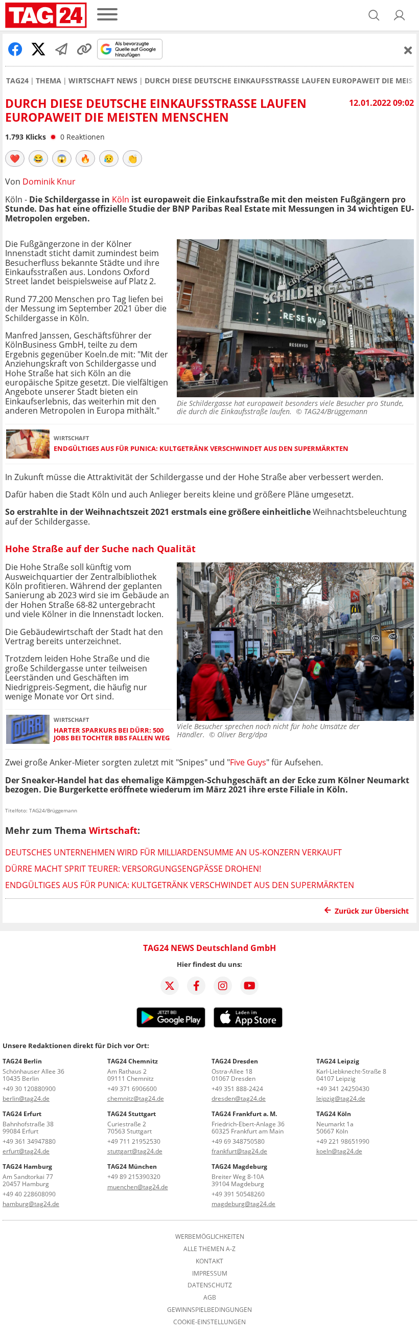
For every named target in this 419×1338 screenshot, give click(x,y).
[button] (399, 15)
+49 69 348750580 (238, 1141)
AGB (209, 1297)
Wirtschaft (113, 830)
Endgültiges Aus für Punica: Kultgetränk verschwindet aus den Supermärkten (201, 448)
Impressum (209, 1273)
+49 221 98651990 (342, 1141)
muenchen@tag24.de (137, 1187)
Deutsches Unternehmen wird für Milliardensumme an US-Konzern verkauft (173, 852)
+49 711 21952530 (133, 1141)
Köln (120, 199)
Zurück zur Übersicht (372, 911)
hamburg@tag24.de (31, 1203)
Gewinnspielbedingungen (209, 1309)
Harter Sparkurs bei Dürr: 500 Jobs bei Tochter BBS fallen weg (112, 734)
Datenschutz (210, 1285)
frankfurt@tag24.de (239, 1151)
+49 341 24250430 (342, 1088)
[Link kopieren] (84, 49)
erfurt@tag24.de (26, 1151)
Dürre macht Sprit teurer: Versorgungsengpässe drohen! (133, 868)
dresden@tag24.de (239, 1098)
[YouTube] (249, 986)
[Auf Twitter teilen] (38, 49)
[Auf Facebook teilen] (15, 49)
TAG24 (17, 81)
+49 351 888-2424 (237, 1088)
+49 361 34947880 (29, 1141)
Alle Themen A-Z (209, 1249)
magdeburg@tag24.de (243, 1203)
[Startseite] (46, 15)
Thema (48, 81)
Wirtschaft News (102, 81)
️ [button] (15, 158)
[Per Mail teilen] (61, 49)
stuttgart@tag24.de (134, 1151)
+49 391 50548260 (238, 1194)
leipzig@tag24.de (340, 1098)
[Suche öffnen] (374, 15)
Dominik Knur (49, 181)
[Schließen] (408, 50)
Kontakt (209, 1261)
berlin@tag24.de (26, 1098)
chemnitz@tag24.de (135, 1098)
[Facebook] (196, 986)
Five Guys (248, 762)
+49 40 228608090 (29, 1194)
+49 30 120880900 (29, 1088)
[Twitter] (169, 986)
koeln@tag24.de (339, 1151)
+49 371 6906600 (132, 1088)
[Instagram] (223, 986)
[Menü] (107, 15)
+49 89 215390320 (133, 1176)
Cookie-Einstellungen (209, 1322)
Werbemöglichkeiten (209, 1236)
